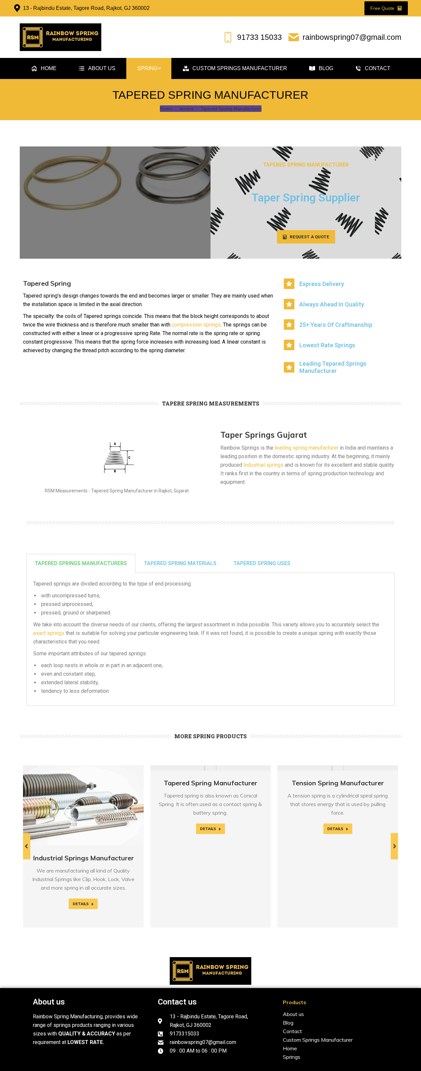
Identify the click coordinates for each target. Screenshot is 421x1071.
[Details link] (83, 805)
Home (290, 1048)
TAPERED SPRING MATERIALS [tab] (180, 563)
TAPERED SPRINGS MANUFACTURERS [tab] (81, 563)
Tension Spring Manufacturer (338, 783)
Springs (291, 1057)
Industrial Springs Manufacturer (83, 858)
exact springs (48, 633)
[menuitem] (43, 68)
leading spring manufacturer (305, 448)
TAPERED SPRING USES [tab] (262, 563)
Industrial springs (263, 465)
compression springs (196, 325)
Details (81, 903)
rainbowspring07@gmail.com (352, 37)
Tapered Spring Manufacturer (210, 783)
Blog (288, 1022)
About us (49, 1001)
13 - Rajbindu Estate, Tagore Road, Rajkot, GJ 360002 (86, 8)
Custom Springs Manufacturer (318, 1039)
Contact (292, 1031)
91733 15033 (259, 37)
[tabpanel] (210, 639)
